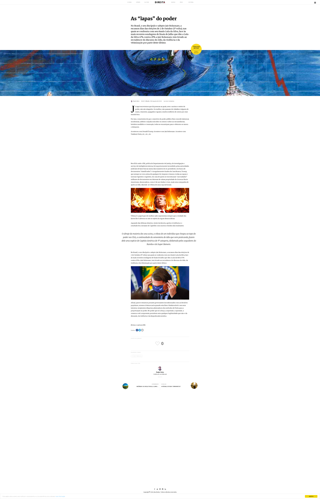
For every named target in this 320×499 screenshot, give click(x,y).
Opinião (138, 2)
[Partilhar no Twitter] (139, 330)
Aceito (311, 496)
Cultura (146, 2)
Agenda (173, 2)
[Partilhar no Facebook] (137, 330)
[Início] (160, 2)
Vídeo (181, 2)
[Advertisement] (160, 149)
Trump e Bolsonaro (196, 52)
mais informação (60, 496)
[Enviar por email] (142, 330)
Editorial (191, 2)
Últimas (129, 2)
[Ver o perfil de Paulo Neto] (160, 368)
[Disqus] (160, 416)
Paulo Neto (160, 372)
